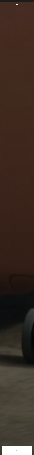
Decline (26, 452)
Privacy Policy (16, 450)
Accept (16, 452)
